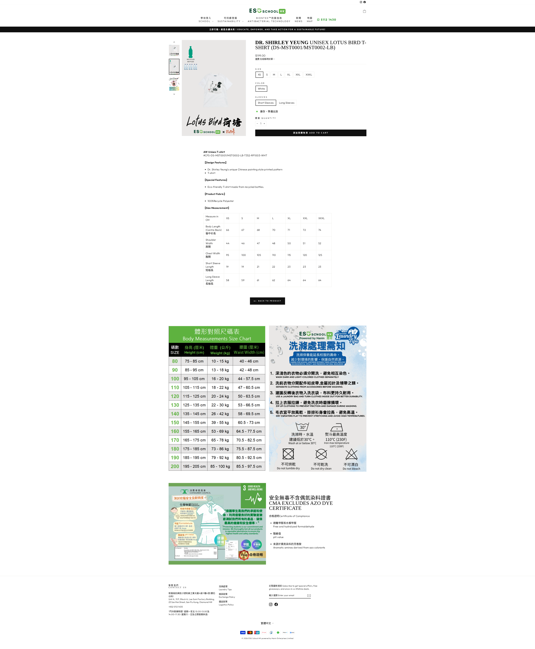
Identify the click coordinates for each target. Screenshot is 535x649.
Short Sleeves (266, 102)
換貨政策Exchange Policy (227, 595)
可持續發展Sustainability (229, 19)
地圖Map (310, 19)
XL (288, 74)
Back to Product (269, 301)
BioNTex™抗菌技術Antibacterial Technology (269, 19)
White (261, 88)
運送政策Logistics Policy (226, 603)
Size (258, 69)
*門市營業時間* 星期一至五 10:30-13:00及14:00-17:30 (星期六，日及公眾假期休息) (189, 613)
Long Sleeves (286, 102)
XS (259, 74)
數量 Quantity (265, 118)
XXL (298, 74)
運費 (257, 59)
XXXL (309, 74)
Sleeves (261, 97)
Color (260, 83)
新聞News (299, 19)
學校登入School (205, 19)
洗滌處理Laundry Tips (225, 588)
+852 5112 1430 (176, 606)
